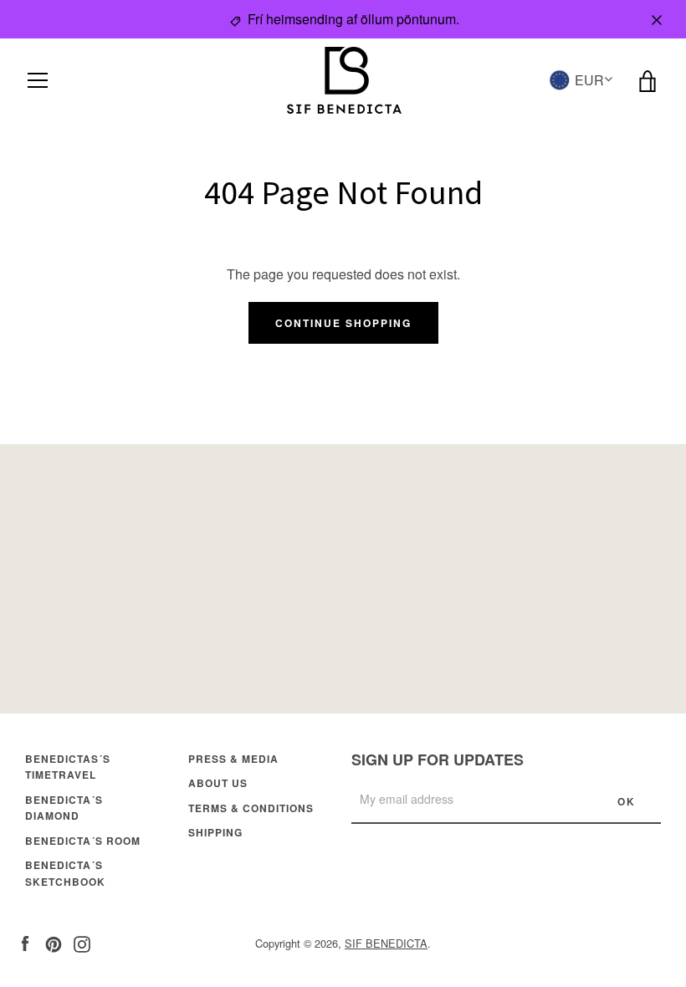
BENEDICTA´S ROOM (83, 840)
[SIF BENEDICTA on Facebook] (25, 942)
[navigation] (38, 80)
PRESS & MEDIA (233, 758)
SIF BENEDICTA (386, 943)
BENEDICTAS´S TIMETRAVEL (67, 767)
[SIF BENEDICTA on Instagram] (82, 942)
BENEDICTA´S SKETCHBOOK (65, 873)
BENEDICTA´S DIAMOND (64, 808)
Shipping (215, 832)
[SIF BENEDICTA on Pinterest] (53, 942)
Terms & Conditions (251, 808)
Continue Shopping (343, 322)
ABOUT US (218, 782)
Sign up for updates (437, 759)
